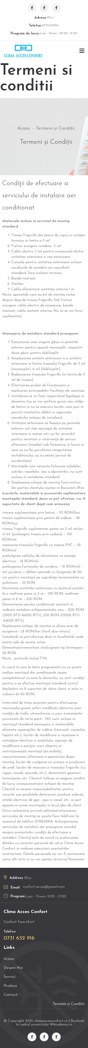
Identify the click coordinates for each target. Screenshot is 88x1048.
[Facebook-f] (32, 7)
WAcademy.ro (61, 1024)
